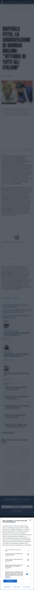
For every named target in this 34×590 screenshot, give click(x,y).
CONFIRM (10, 581)
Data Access (17, 587)
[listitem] (17, 550)
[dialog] (17, 554)
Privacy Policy (26, 587)
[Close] (30, 520)
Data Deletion (7, 587)
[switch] (27, 554)
